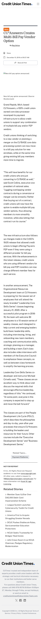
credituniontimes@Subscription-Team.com (20, 596)
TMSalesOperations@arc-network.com (18, 479)
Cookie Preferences (29, 613)
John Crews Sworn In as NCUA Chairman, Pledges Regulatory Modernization (19, 543)
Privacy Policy (16, 613)
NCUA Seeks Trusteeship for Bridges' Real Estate (19, 534)
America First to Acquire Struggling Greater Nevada (17, 516)
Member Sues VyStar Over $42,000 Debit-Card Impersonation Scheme (18, 497)
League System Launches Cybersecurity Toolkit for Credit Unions (19, 508)
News (6, 29)
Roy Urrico (16, 45)
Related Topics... (20, 453)
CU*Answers (9, 108)
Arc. (16, 611)
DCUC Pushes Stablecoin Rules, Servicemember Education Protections (20, 525)
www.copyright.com (28, 473)
